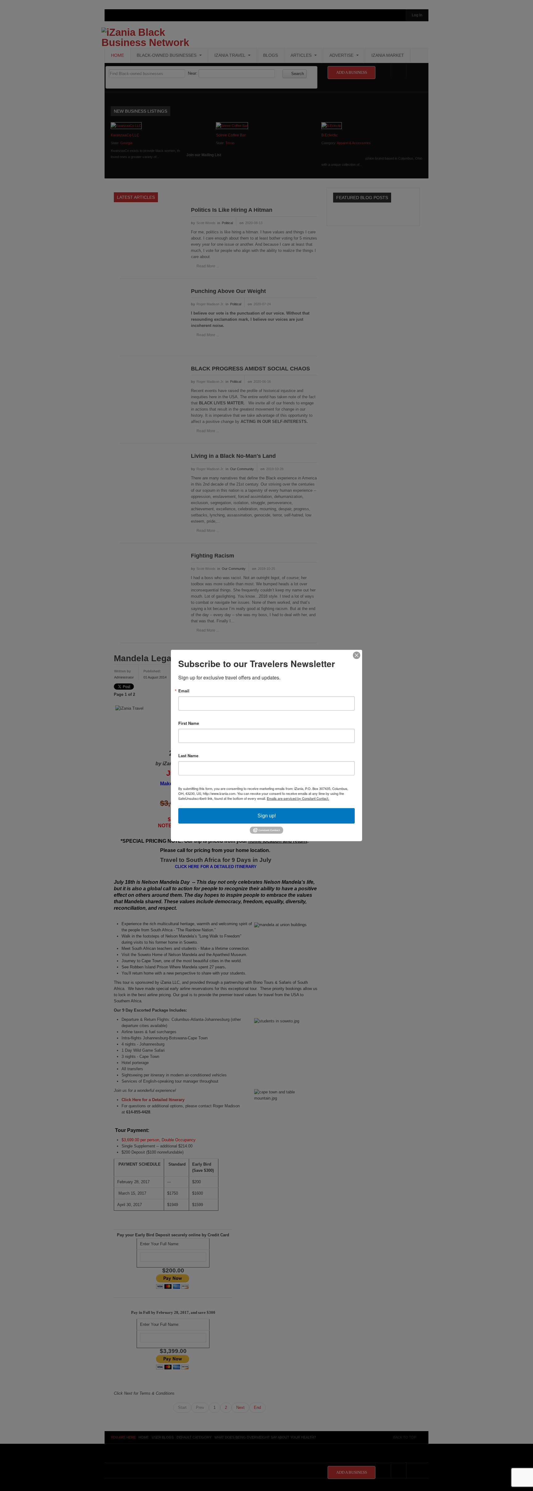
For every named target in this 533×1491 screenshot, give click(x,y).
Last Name (188, 756)
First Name (188, 723)
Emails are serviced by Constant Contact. (298, 798)
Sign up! (267, 815)
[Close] (356, 655)
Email (183, 691)
